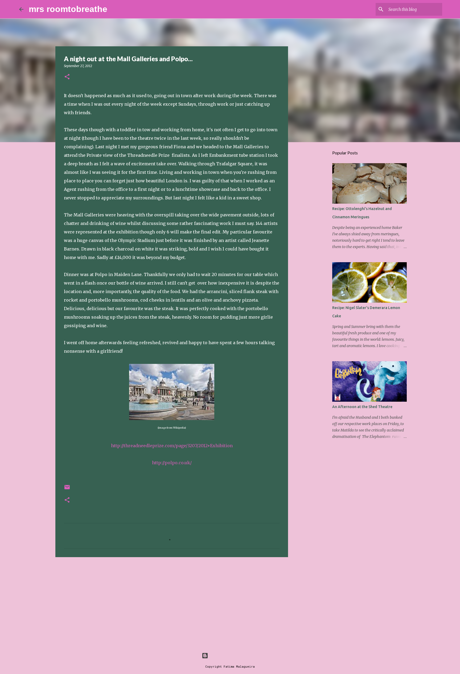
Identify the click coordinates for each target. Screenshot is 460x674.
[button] (67, 77)
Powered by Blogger (233, 655)
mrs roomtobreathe (68, 9)
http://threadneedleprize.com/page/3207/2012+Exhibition (172, 445)
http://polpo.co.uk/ (172, 462)
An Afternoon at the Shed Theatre (362, 407)
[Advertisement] (171, 602)
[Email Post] (67, 489)
